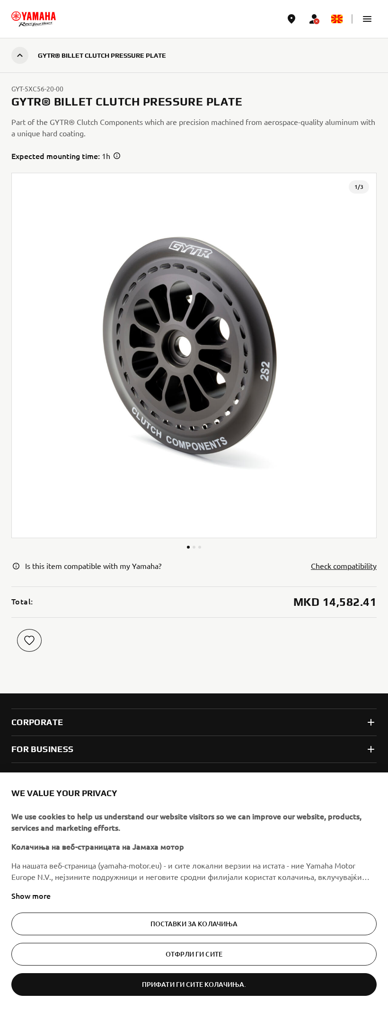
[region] (194, 891)
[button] (367, 18)
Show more (31, 895)
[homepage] (33, 18)
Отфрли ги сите (194, 953)
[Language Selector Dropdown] (336, 18)
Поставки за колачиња (194, 923)
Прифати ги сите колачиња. (194, 984)
